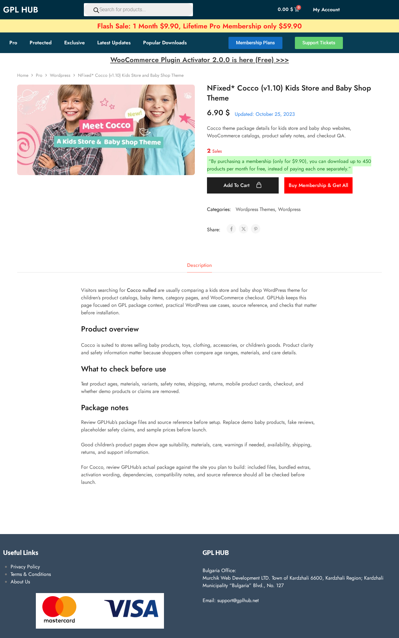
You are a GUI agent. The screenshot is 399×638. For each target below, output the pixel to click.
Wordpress (60, 75)
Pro (13, 42)
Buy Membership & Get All (318, 185)
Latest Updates (114, 42)
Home (22, 75)
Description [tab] (199, 265)
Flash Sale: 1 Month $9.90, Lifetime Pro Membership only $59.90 (199, 26)
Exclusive (74, 42)
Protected (41, 42)
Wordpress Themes (255, 209)
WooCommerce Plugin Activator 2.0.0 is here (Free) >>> (199, 60)
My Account (326, 9)
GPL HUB (20, 10)
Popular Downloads (165, 42)
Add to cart (237, 185)
